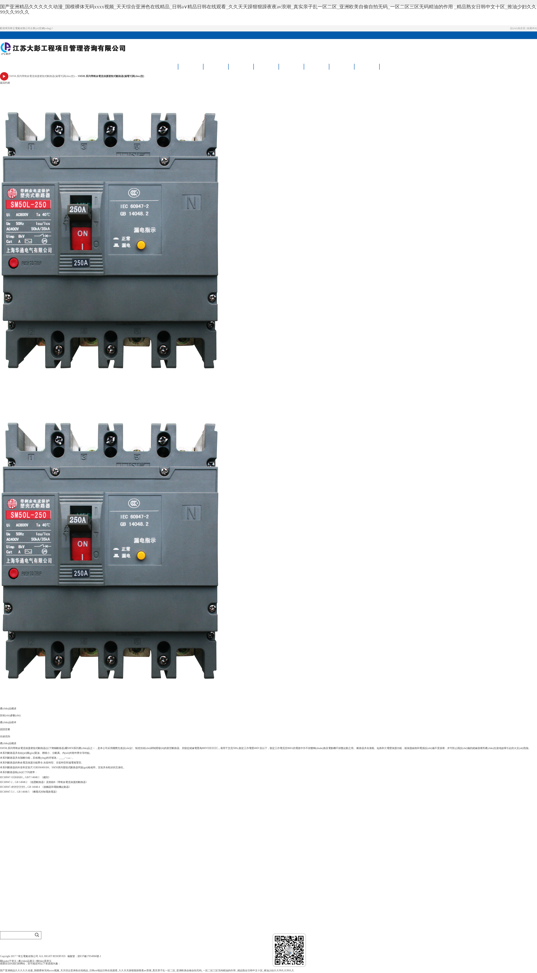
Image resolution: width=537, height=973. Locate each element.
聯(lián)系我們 (367, 66)
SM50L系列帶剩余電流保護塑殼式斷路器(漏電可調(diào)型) (42, 76)
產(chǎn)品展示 (216, 66)
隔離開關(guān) (8, 857)
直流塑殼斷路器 (9, 876)
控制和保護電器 (9, 871)
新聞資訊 (266, 66)
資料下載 (316, 66)
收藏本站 (532, 28)
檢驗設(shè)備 (7, 831)
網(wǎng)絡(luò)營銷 (11, 897)
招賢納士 (291, 66)
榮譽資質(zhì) (241, 66)
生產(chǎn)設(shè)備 (10, 836)
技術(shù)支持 (7, 919)
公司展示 (5, 827)
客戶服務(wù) (342, 66)
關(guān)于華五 (191, 66)
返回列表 (5, 83)
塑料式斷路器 (7, 853)
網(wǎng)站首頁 (165, 66)
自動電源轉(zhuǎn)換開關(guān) (17, 862)
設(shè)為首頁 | (518, 28)
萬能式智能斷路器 (10, 848)
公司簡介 (5, 822)
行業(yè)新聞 (7, 914)
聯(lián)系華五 (44, 961)
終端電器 (5, 866)
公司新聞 (5, 909)
